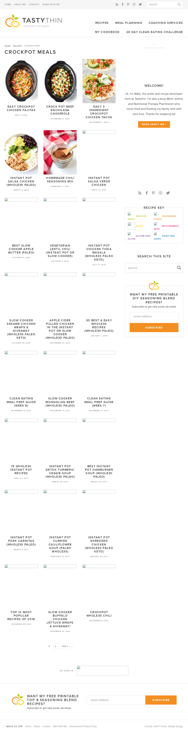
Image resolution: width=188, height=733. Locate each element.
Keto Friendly (170, 226)
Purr (181, 726)
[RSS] (117, 4)
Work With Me (51, 4)
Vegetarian (169, 216)
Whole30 (141, 216)
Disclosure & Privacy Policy (83, 726)
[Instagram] (134, 4)
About (37, 726)
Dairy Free (168, 236)
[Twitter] (140, 4)
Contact (34, 4)
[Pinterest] (128, 4)
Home (8, 4)
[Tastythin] (34, 21)
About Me (20, 4)
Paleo (139, 226)
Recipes (102, 23)
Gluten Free (143, 236)
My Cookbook (107, 32)
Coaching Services (166, 23)
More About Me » (154, 124)
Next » (66, 646)
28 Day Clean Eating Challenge (154, 32)
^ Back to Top (14, 726)
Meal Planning (128, 23)
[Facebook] (122, 4)
